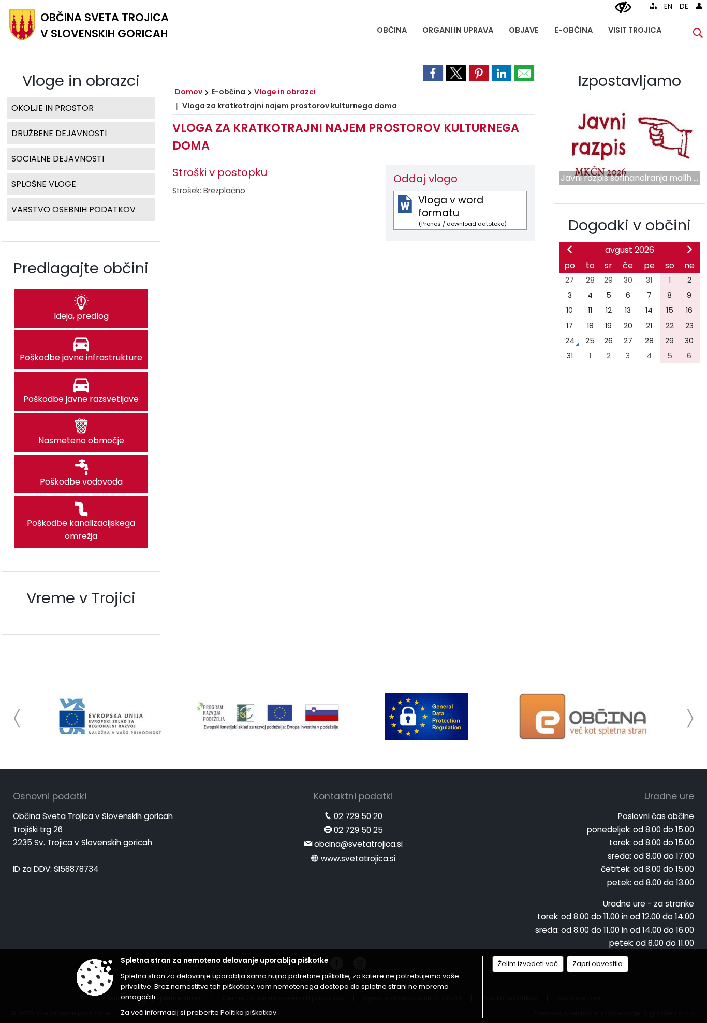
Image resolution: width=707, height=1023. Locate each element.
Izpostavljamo (629, 80)
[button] (17, 718)
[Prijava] (699, 5)
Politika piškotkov (248, 1012)
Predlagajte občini (81, 268)
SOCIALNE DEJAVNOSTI (57, 159)
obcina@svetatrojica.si (358, 844)
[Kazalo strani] (653, 5)
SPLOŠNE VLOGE (43, 184)
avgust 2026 (629, 250)
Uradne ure (669, 796)
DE (684, 6)
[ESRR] (110, 716)
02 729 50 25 (358, 830)
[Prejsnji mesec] (570, 249)
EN (668, 6)
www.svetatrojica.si (358, 858)
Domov (188, 91)
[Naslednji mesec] (689, 249)
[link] (433, 73)
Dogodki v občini (629, 225)
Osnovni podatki (49, 796)
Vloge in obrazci (285, 91)
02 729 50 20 (358, 816)
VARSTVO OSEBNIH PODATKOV (73, 209)
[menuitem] (392, 27)
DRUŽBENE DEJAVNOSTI (59, 133)
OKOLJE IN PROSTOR (52, 108)
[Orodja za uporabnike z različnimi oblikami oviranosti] (623, 8)
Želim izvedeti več (528, 964)
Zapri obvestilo (597, 964)
